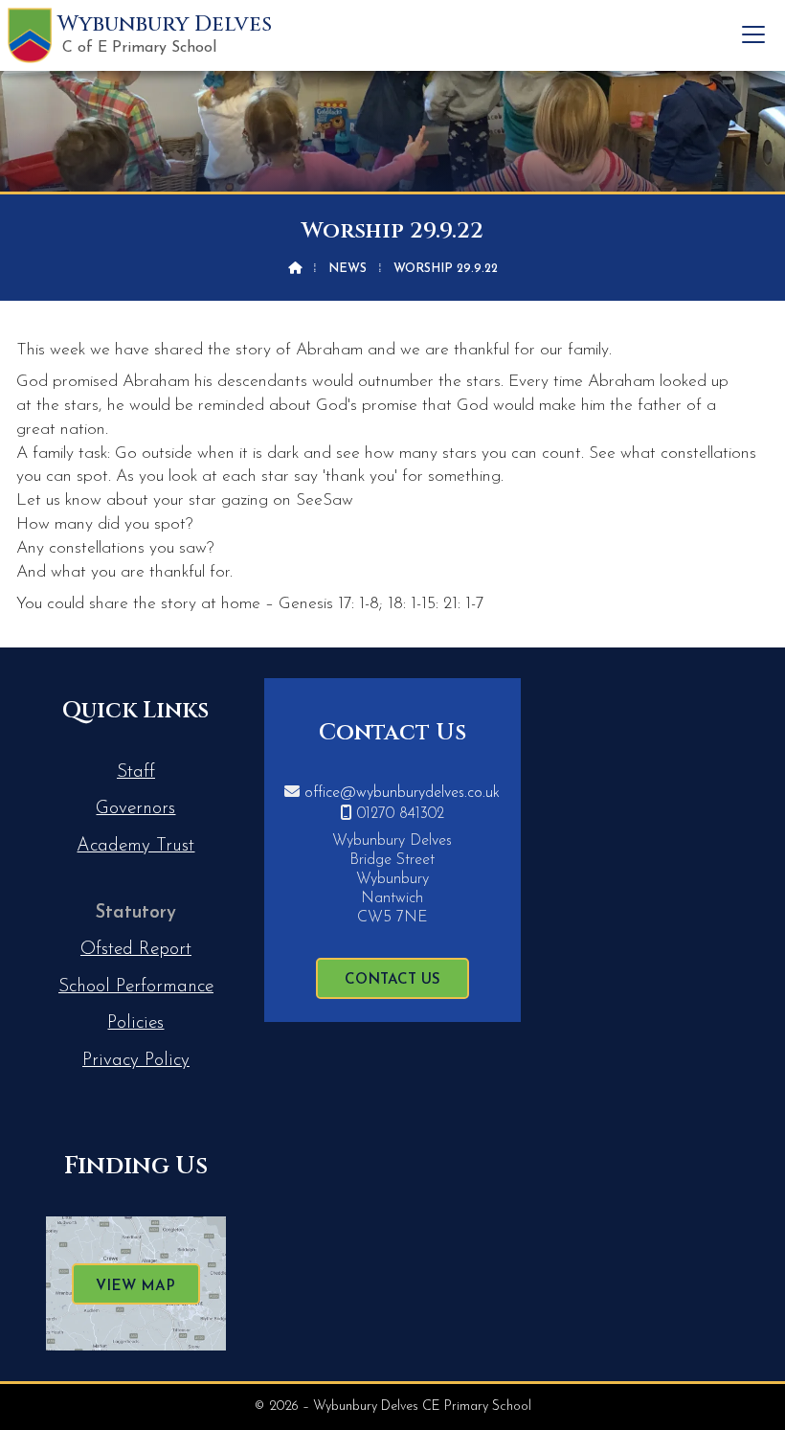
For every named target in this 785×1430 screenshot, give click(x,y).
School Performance (135, 987)
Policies (135, 1023)
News (347, 268)
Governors (135, 809)
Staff (136, 772)
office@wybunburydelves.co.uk (402, 793)
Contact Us (392, 980)
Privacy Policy (136, 1061)
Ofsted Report (135, 950)
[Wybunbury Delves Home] (30, 35)
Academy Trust (135, 846)
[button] (753, 34)
